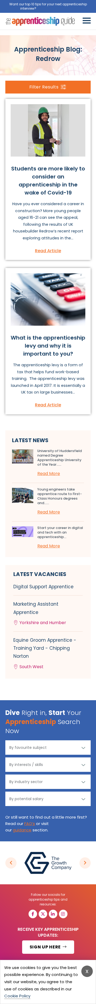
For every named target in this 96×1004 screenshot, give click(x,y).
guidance (22, 830)
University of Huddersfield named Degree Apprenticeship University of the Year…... (59, 458)
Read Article (48, 251)
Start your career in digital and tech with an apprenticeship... (60, 532)
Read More (48, 473)
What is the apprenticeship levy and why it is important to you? (48, 345)
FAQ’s (29, 823)
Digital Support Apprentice (43, 586)
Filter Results (44, 87)
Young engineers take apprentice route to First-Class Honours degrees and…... (59, 496)
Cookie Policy (17, 996)
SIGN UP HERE (46, 947)
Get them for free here (56, 8)
